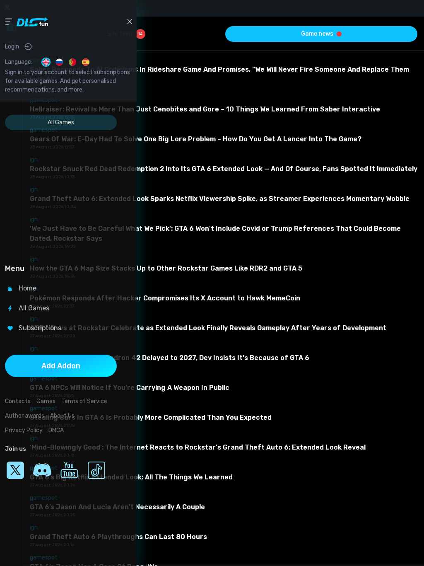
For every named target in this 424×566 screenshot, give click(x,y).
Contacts (18, 401)
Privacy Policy (24, 430)
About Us (62, 415)
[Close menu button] (129, 21)
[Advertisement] (61, 194)
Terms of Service (84, 401)
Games (45, 401)
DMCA (56, 430)
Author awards (24, 415)
